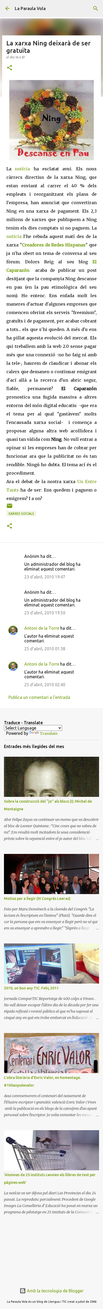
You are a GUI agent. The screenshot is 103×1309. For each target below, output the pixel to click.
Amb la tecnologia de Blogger (54, 1290)
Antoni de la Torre (41, 628)
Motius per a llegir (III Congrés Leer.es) (37, 898)
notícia (22, 168)
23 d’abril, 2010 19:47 (44, 576)
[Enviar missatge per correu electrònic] (9, 507)
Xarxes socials (21, 513)
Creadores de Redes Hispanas (54, 244)
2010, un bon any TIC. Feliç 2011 (31, 988)
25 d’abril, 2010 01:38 (44, 648)
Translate (49, 733)
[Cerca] (95, 8)
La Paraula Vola (30, 8)
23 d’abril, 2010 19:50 (44, 612)
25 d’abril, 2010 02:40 (44, 684)
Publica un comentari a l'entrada (39, 697)
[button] (9, 68)
